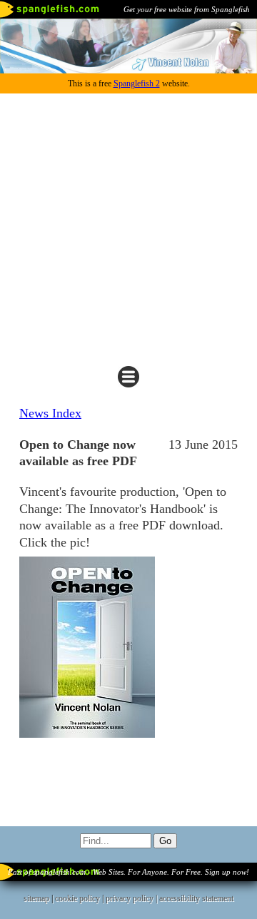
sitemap (36, 898)
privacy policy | (132, 898)
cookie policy (77, 898)
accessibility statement (196, 898)
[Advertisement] (128, 229)
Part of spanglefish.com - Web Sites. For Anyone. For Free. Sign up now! (128, 872)
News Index (50, 413)
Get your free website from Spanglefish (187, 9)
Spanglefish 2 (137, 83)
